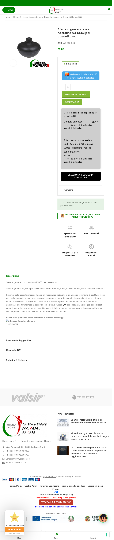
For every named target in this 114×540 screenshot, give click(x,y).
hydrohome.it (49, 476)
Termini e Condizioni (49, 486)
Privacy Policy (15, 486)
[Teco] (83, 397)
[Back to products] (101, 17)
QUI (64, 305)
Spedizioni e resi (95, 486)
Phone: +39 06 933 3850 (17, 451)
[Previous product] (98, 17)
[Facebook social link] (48, 3)
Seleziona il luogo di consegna (81, 176)
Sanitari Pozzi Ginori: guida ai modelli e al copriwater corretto (88, 421)
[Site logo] (56, 10)
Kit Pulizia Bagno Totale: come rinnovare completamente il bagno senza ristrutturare (90, 436)
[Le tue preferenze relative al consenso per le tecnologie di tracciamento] (106, 535)
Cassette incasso (52, 17)
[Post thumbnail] (63, 423)
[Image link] (28, 425)
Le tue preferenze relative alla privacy (56, 494)
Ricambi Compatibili (72, 17)
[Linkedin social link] (59, 3)
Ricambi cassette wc (31, 17)
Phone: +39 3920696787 (17, 455)
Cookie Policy (30, 486)
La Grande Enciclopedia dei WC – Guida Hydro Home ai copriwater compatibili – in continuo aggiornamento (89, 452)
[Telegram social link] (63, 3)
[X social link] (52, 3)
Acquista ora (72, 102)
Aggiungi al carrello (76, 94)
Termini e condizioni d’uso (73, 486)
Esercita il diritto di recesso (56, 502)
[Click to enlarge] (13, 63)
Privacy (55, 489)
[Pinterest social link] (56, 3)
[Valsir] (28, 397)
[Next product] (105, 17)
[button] (103, 518)
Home (7, 17)
